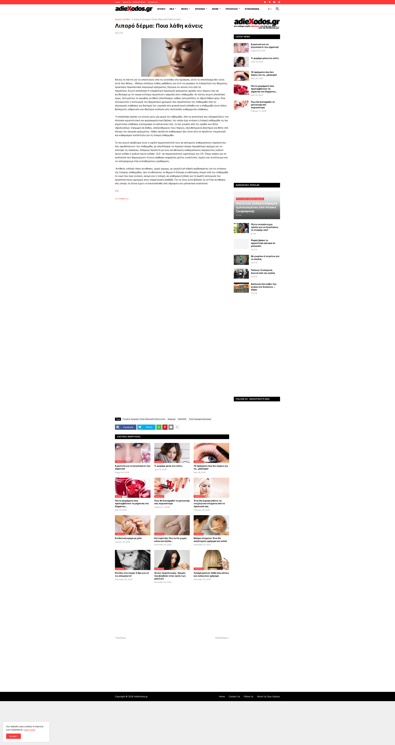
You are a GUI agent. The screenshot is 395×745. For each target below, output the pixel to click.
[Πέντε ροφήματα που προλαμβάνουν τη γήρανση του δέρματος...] (241, 90)
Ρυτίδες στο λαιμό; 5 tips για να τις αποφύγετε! (132, 574)
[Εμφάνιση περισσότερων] (177, 427)
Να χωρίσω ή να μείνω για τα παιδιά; (265, 257)
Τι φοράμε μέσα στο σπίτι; (168, 466)
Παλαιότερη (221, 637)
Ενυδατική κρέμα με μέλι (128, 538)
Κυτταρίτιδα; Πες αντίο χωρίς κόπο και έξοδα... (170, 539)
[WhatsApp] (159, 427)
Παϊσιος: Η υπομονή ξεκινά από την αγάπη (263, 271)
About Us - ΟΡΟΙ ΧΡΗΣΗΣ (134, 2)
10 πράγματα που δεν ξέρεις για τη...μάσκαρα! (211, 467)
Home (117, 2)
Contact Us (153, 2)
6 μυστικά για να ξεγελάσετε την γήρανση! (132, 467)
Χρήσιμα (200, 9)
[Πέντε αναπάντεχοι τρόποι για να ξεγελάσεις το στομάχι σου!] (241, 228)
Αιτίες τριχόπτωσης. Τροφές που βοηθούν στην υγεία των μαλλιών (170, 576)
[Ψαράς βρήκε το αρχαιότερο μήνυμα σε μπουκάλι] (241, 244)
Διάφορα (171, 419)
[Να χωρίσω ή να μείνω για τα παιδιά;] (241, 260)
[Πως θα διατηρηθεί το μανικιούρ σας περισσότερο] (241, 106)
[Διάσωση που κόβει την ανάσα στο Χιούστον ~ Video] (241, 288)
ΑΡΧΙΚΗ (161, 9)
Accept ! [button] (13, 736)
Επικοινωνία (252, 9)
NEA (172, 9)
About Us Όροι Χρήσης (268, 696)
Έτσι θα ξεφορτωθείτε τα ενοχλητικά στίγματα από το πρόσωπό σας (209, 503)
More (215, 9)
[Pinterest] (165, 427)
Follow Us (248, 696)
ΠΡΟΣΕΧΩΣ (232, 9)
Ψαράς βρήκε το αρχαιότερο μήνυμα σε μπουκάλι (263, 243)
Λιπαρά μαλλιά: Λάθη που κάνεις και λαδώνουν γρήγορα (211, 574)
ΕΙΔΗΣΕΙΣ (182, 419)
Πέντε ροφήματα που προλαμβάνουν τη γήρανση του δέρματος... (132, 503)
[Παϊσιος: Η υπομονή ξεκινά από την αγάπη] (241, 274)
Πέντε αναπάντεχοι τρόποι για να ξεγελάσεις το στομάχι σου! (264, 227)
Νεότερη (121, 637)
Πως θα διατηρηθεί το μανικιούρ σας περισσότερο (172, 502)
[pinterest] (279, 2)
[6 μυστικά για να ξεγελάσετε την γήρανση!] (241, 48)
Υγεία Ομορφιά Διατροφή (200, 419)
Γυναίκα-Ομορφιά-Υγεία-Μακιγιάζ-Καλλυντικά (156, 19)
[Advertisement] (164, 235)
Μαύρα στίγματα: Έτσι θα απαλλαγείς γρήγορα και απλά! (210, 539)
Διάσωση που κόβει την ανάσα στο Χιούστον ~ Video (263, 287)
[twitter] (269, 2)
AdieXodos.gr (141, 696)
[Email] (171, 427)
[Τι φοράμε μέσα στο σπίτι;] (241, 62)
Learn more (29, 729)
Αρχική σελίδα (122, 19)
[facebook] (265, 2)
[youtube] (274, 2)
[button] (269, 9)
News (184, 9)
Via (116, 190)
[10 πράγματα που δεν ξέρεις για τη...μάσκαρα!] (241, 76)
